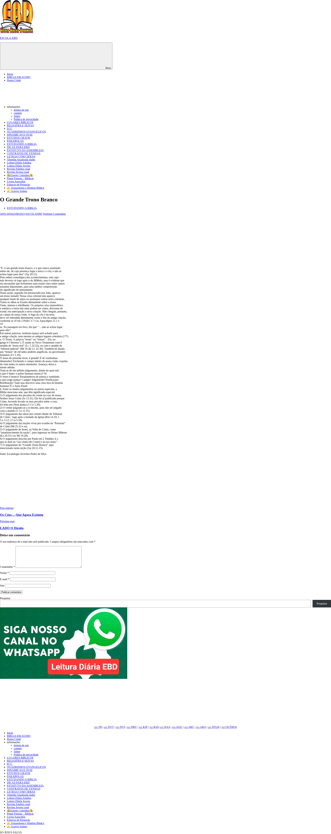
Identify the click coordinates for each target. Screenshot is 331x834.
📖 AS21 (177, 727)
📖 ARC (189, 727)
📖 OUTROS (229, 727)
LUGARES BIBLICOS (20, 122)
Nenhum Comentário (54, 213)
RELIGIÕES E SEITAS (20, 125)
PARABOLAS (15, 140)
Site (2, 585)
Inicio (10, 74)
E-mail (4, 579)
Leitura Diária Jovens (18, 165)
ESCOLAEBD (34, 213)
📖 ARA (201, 727)
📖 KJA (154, 727)
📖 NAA (165, 727)
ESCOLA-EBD (9, 38)
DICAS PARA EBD (18, 147)
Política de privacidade (26, 119)
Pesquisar (5, 598)
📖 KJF (143, 727)
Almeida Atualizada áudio (21, 159)
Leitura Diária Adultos (19, 162)
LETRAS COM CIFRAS (21, 156)
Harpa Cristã (14, 80)
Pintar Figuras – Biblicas (20, 178)
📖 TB (98, 727)
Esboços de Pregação (18, 184)
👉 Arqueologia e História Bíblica (25, 187)
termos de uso (21, 109)
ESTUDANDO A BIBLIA (22, 144)
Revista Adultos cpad (18, 168)
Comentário (7, 566)
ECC (9, 128)
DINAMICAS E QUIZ (20, 134)
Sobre (17, 116)
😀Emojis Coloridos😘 (20, 175)
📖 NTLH (213, 727)
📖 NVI (120, 727)
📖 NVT (109, 727)
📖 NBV (132, 727)
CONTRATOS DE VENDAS (23, 153)
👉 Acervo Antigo (17, 191)
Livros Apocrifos (16, 181)
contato (18, 113)
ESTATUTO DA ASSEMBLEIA (25, 150)
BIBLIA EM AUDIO (19, 77)
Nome (4, 572)
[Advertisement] (103, 240)
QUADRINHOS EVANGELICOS (26, 131)
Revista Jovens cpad (18, 172)
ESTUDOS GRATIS (18, 137)
